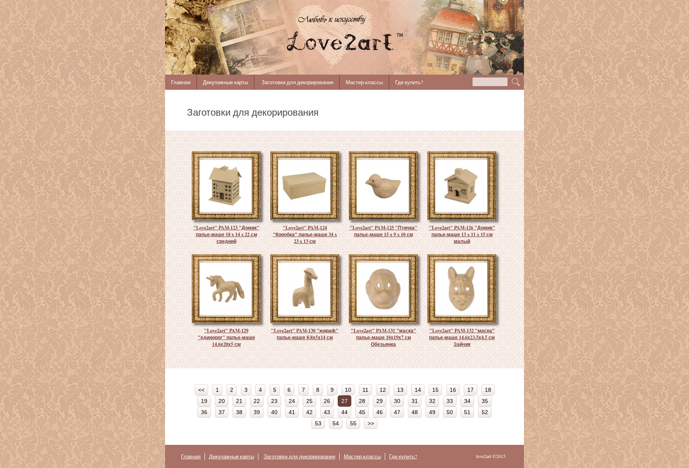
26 (327, 401)
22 (257, 401)
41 (292, 412)
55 (353, 423)
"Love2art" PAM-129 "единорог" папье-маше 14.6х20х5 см (226, 337)
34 (467, 401)
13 (400, 390)
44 (344, 412)
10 (348, 390)
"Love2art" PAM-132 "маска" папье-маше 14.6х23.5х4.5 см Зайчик (462, 337)
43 (327, 412)
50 (450, 412)
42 (309, 412)
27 (344, 401)
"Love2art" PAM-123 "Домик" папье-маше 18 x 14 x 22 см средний (226, 234)
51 (467, 412)
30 (397, 401)
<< (201, 390)
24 (292, 401)
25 (309, 401)
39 (257, 412)
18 (488, 390)
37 (222, 412)
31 (414, 401)
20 (222, 401)
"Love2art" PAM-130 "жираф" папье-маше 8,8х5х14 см (305, 334)
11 (365, 390)
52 (485, 412)
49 (432, 412)
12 (383, 390)
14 (418, 390)
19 (204, 401)
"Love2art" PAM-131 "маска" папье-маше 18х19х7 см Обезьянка (383, 337)
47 (397, 412)
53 (318, 423)
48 (414, 412)
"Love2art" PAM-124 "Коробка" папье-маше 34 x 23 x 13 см (305, 234)
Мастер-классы (364, 82)
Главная (181, 82)
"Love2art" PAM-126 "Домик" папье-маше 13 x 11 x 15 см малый (462, 234)
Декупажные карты (225, 82)
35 (485, 401)
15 (435, 390)
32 (432, 401)
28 (362, 401)
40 (274, 412)
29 (379, 401)
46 (379, 412)
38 (239, 412)
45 (362, 412)
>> (371, 423)
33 (450, 401)
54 (336, 423)
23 (274, 401)
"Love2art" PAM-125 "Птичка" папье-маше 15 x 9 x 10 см (383, 231)
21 (239, 401)
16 (453, 390)
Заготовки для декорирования (297, 82)
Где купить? (409, 82)
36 (204, 412)
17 (470, 390)
